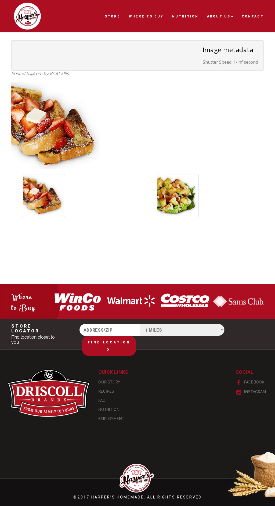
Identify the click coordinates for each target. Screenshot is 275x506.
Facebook (253, 382)
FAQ (102, 400)
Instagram (254, 392)
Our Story (109, 382)
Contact (253, 16)
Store (112, 16)
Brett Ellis (59, 73)
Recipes (106, 391)
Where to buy (146, 16)
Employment (111, 419)
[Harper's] (27, 18)
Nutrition (185, 16)
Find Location (109, 342)
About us (218, 16)
